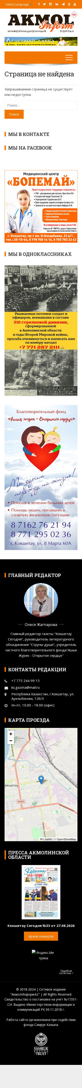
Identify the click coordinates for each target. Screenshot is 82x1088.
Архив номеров (41, 936)
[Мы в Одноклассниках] (69, 4)
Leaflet (47, 839)
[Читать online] (41, 891)
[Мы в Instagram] (50, 4)
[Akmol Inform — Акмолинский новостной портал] (41, 23)
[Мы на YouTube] (74, 4)
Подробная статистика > (66, 972)
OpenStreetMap (66, 839)
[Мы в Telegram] (63, 4)
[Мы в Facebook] (39, 4)
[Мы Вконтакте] (57, 4)
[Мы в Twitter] (44, 4)
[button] (41, 780)
